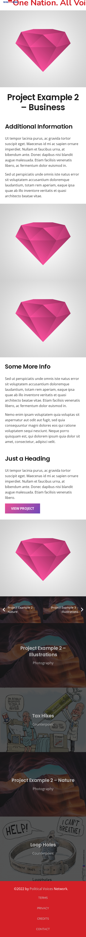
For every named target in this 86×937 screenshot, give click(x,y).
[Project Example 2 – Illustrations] (43, 655)
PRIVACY (43, 908)
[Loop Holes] (43, 849)
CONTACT (43, 929)
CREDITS (43, 919)
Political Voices (41, 888)
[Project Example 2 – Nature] (43, 784)
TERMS (43, 898)
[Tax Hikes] (43, 720)
